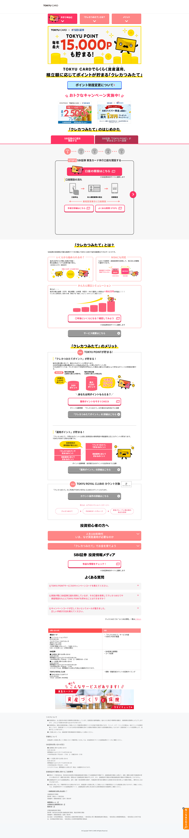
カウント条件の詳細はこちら (94, 496)
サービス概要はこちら (94, 333)
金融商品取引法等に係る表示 (57, 791)
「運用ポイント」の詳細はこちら (94, 470)
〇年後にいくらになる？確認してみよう (94, 318)
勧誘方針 (49, 806)
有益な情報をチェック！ (94, 564)
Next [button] (133, 194)
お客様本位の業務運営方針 (55, 804)
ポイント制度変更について (94, 85)
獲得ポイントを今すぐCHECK (94, 401)
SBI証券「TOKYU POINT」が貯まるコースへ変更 (116, 139)
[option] (94, 45)
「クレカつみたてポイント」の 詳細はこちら (94, 414)
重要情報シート (51, 802)
